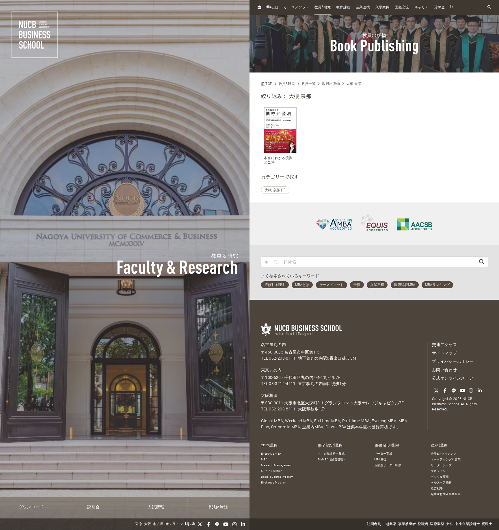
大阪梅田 (269, 395)
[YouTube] (225, 524)
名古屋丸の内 (273, 344)
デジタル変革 (440, 476)
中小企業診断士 (467, 524)
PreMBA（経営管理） (332, 459)
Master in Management (276, 465)
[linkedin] (243, 524)
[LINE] (217, 524)
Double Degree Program (277, 476)
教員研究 (322, 7)
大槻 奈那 (354, 84)
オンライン (174, 524)
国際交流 (402, 7)
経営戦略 (437, 488)
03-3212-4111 (282, 383)
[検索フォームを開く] (489, 7)
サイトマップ (444, 353)
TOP (268, 84)
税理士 (487, 524)
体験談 (218, 507)
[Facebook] (208, 524)
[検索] (482, 262)
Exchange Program (274, 482)
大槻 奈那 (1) (275, 190)
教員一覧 (308, 84)
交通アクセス (444, 344)
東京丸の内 (271, 370)
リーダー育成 (383, 453)
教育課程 (343, 7)
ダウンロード (31, 507)
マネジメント (440, 471)
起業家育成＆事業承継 (446, 494)
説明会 (93, 507)
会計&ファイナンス (444, 453)
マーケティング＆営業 (446, 459)
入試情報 (156, 507)
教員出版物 (331, 84)
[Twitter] (199, 524)
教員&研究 (287, 84)
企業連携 (363, 7)
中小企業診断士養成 (331, 453)
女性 (449, 524)
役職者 (423, 524)
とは (272, 7)
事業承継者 (407, 524)
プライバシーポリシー (453, 361)
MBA (264, 459)
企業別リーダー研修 (387, 465)
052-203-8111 (282, 358)
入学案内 (382, 7)
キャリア (421, 7)
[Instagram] (234, 524)
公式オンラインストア (453, 378)
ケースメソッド (296, 7)
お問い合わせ (444, 369)
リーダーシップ (441, 465)
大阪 (147, 524)
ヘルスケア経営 (441, 482)
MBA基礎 (380, 459)
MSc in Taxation (271, 471)
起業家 (391, 524)
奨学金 (439, 7)
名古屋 (158, 524)
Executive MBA (271, 453)
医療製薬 (437, 524)
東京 (138, 524)
